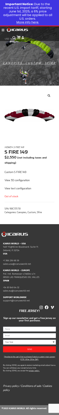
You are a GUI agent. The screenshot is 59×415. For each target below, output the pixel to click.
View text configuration (18, 188)
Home (8, 147)
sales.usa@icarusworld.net (17, 264)
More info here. (27, 22)
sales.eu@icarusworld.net (16, 290)
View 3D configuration (17, 180)
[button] (14, 38)
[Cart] (19, 37)
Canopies (13, 63)
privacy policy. (34, 371)
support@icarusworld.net (16, 300)
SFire (50, 63)
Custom (34, 63)
